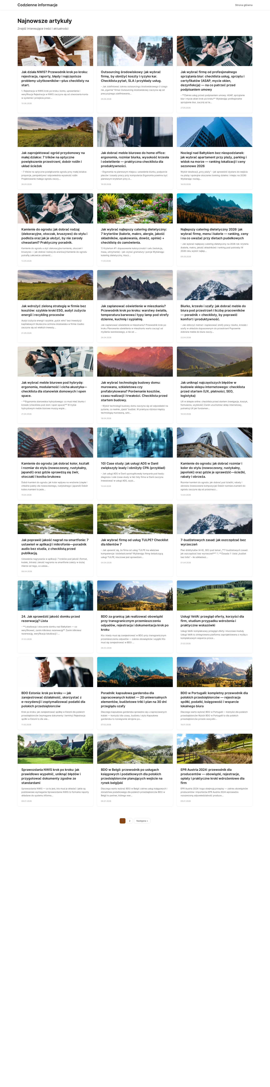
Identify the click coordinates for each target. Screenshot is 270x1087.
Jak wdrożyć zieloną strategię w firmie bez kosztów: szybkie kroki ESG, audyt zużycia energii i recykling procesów (53, 310)
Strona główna (243, 5)
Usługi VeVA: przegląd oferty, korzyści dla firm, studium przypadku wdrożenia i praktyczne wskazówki (212, 621)
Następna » (142, 821)
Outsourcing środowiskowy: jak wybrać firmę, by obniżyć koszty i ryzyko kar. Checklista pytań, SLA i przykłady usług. (131, 76)
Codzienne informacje (38, 5)
